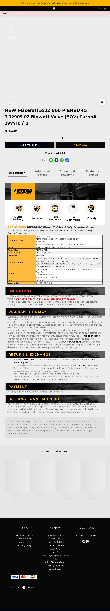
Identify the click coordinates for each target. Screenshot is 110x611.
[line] (51, 160)
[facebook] (56, 160)
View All (6, 14)
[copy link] (67, 160)
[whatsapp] (62, 160)
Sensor (17, 14)
